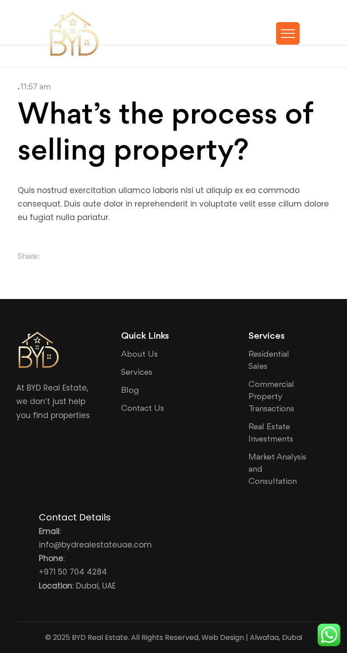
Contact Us (142, 408)
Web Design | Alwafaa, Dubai (252, 637)
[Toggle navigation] (288, 33)
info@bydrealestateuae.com (95, 544)
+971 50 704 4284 (73, 571)
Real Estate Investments (271, 433)
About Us (139, 354)
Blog (130, 390)
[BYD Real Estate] (74, 33)
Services (136, 372)
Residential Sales (269, 360)
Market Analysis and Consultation (277, 469)
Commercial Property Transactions (271, 397)
